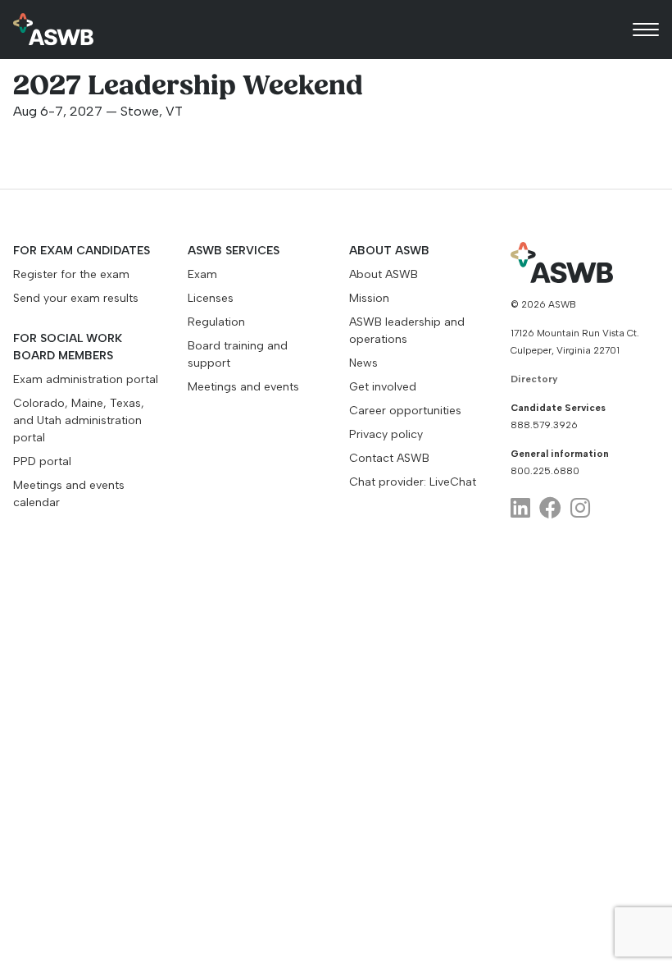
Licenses (211, 298)
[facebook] (550, 508)
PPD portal (42, 461)
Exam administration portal (85, 379)
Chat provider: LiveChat (412, 482)
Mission (369, 298)
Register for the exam (71, 274)
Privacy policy (386, 434)
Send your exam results (75, 298)
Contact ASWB (389, 458)
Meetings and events (243, 387)
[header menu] (646, 29)
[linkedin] (520, 508)
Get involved (382, 387)
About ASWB (383, 274)
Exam (202, 274)
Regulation (216, 322)
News (363, 363)
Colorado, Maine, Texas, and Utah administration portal (78, 420)
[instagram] (580, 508)
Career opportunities (405, 411)
